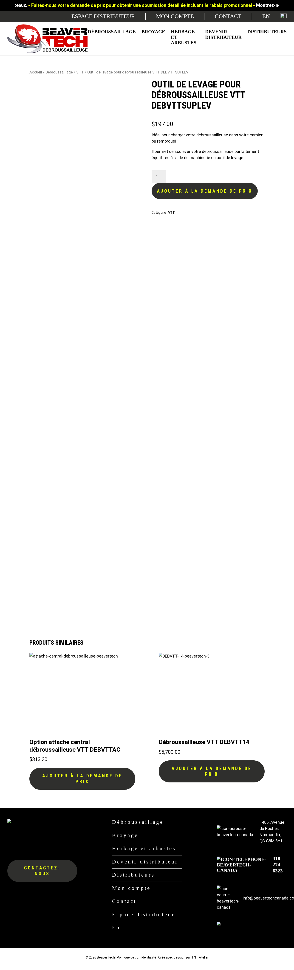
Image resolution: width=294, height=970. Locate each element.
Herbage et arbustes (183, 37)
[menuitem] (266, 16)
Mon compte (175, 16)
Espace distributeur (103, 16)
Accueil (35, 72)
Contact (228, 16)
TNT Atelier (200, 957)
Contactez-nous (42, 870)
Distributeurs (267, 31)
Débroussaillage (112, 31)
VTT (80, 72)
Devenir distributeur (223, 34)
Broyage (153, 31)
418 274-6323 (278, 865)
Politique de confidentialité (136, 957)
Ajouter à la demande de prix (204, 191)
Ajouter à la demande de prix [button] (82, 778)
